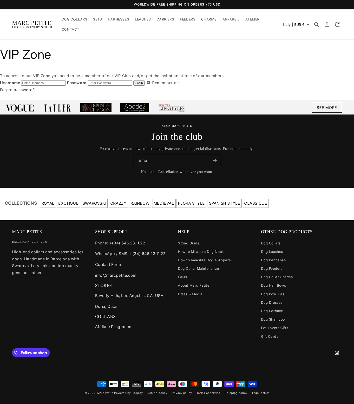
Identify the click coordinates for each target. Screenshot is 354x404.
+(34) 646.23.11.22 (127, 243)
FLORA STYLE (191, 203)
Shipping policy (236, 393)
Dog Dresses (272, 302)
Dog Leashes (272, 251)
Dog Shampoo (273, 319)
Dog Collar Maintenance (198, 268)
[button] (316, 24)
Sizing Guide (188, 243)
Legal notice (260, 393)
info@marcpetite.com (116, 275)
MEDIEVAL (164, 203)
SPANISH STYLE (224, 203)
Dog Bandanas (273, 260)
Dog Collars (271, 243)
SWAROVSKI (94, 203)
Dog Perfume (272, 311)
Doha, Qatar (106, 306)
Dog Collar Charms (277, 277)
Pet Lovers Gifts (274, 328)
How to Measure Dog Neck (201, 251)
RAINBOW (140, 203)
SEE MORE (327, 107)
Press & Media (190, 294)
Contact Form (108, 264)
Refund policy (157, 393)
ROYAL (47, 203)
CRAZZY (118, 203)
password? (24, 89)
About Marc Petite (193, 285)
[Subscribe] (215, 160)
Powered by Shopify (128, 393)
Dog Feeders (272, 268)
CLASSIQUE (255, 203)
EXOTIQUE (68, 203)
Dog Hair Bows (273, 285)
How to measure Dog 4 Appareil (205, 260)
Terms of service (208, 393)
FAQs (182, 277)
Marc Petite (105, 393)
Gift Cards (269, 336)
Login (139, 83)
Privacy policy (182, 393)
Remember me (165, 82)
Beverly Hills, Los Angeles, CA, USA (129, 295)
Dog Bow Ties (272, 294)
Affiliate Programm (113, 326)
